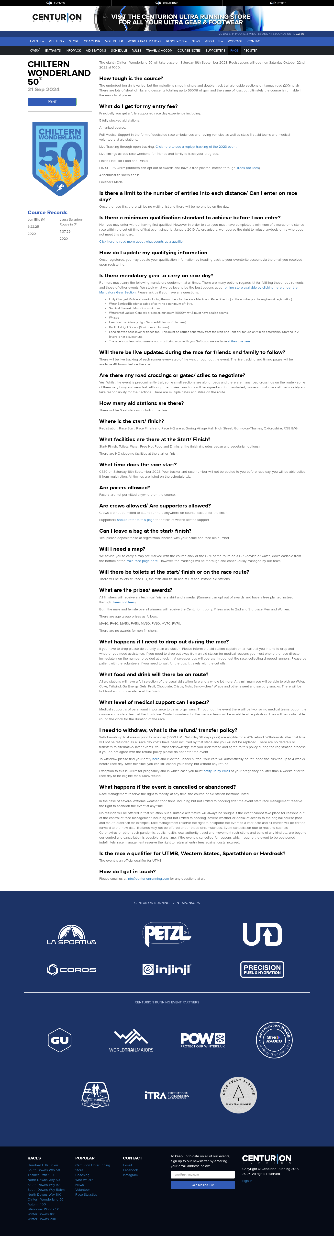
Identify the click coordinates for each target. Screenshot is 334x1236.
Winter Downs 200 (42, 1219)
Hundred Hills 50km (43, 1165)
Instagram (130, 1175)
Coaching (92, 41)
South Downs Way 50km (46, 1190)
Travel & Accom (159, 51)
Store (74, 41)
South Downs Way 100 (45, 1185)
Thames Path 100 (41, 1175)
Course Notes (189, 51)
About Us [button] (213, 41)
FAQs (234, 51)
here (155, 759)
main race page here (142, 561)
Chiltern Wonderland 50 (46, 1199)
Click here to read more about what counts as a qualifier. (141, 241)
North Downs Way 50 (44, 1180)
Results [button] (55, 41)
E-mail (127, 1165)
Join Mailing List (203, 1185)
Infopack (73, 51)
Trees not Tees (247, 168)
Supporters (215, 51)
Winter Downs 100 (42, 1214)
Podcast (235, 41)
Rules (136, 51)
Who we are (84, 1180)
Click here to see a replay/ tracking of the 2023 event (196, 147)
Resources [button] (175, 41)
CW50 (300, 33)
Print (52, 102)
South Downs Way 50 (44, 1170)
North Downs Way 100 (44, 1194)
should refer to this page (136, 520)
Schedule (119, 51)
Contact (254, 41)
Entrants (53, 51)
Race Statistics (86, 1194)
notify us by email (216, 771)
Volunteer (114, 41)
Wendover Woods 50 (43, 1209)
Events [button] (36, 41)
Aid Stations (96, 51)
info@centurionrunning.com (148, 878)
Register (250, 51)
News (196, 41)
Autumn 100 (37, 1204)
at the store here (239, 341)
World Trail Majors (144, 41)
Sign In (247, 1181)
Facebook (130, 1170)
